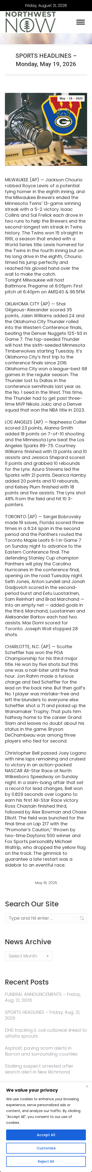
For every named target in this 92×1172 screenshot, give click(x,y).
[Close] (87, 1086)
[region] (46, 1127)
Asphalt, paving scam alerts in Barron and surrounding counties (41, 1051)
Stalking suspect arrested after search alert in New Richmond (39, 1069)
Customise (46, 1148)
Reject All (46, 1161)
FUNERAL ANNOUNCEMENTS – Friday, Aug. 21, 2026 (43, 997)
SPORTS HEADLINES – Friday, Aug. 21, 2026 (42, 1015)
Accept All (46, 1134)
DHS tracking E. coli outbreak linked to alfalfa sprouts (46, 1033)
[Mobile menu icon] (80, 22)
